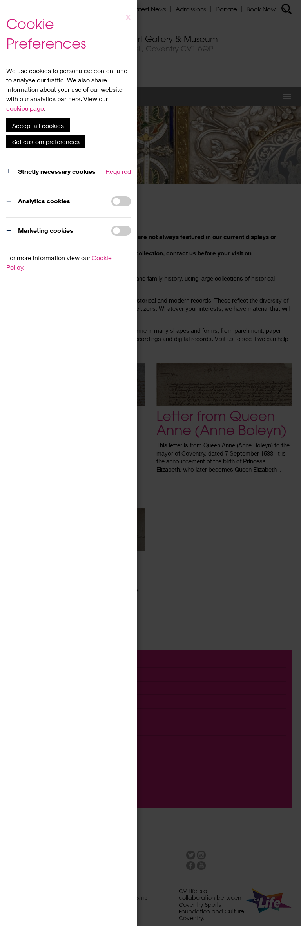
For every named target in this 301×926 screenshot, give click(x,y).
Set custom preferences (46, 141)
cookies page (25, 108)
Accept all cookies (38, 125)
